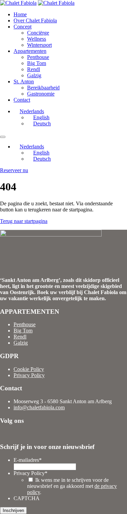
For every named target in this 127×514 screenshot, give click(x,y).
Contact (22, 100)
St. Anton (24, 81)
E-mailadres (28, 460)
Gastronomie (41, 94)
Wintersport (39, 45)
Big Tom (36, 63)
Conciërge (38, 33)
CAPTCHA (27, 498)
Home (20, 14)
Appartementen (30, 51)
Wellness (36, 39)
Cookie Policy (29, 369)
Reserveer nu (14, 170)
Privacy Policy (29, 375)
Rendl (33, 69)
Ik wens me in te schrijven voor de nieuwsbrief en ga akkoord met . (72, 486)
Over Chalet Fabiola (35, 20)
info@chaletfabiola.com (39, 407)
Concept (22, 26)
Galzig (34, 75)
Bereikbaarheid (43, 87)
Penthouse (38, 57)
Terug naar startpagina (23, 221)
